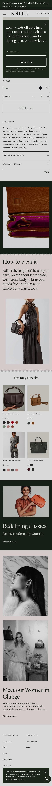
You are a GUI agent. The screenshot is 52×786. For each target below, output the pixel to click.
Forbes (29, 6)
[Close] (45, 24)
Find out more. (18, 779)
